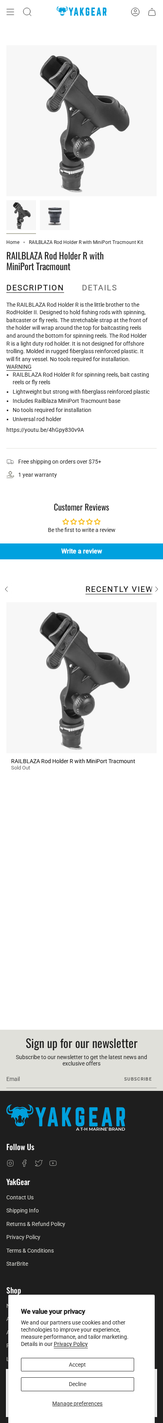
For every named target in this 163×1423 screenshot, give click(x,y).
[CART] (152, 12)
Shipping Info (22, 1210)
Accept (77, 1364)
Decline (77, 1384)
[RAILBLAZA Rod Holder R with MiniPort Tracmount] (81, 677)
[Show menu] (10, 12)
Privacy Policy (71, 1344)
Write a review (81, 551)
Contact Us (20, 1197)
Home (12, 242)
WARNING (19, 366)
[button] (27, 12)
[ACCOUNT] (135, 12)
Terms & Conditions (30, 1250)
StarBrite (17, 1264)
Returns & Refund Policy (35, 1224)
